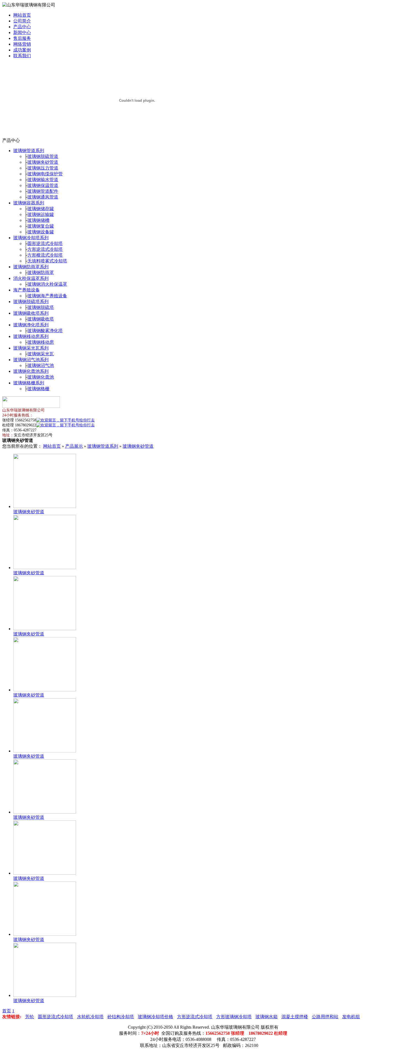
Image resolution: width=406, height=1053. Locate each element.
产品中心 (22, 26)
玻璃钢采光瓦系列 (31, 348)
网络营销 (22, 44)
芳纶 (29, 1016)
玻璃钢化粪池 (40, 377)
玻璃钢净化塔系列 (31, 324)
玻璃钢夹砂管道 (42, 162)
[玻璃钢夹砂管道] (44, 506)
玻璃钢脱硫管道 (42, 156)
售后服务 (22, 38)
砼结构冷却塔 (120, 1016)
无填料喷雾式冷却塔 (47, 261)
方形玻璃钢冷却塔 (234, 1016)
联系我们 (22, 55)
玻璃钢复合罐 (40, 226)
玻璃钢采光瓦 (40, 353)
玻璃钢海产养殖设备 (47, 295)
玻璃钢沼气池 (40, 365)
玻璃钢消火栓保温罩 (47, 284)
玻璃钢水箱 (266, 1016)
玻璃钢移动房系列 (31, 336)
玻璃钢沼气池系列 (31, 359)
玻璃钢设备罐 (40, 232)
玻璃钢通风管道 (42, 197)
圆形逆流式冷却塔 (45, 243)
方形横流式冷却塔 (45, 255)
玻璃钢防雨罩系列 (31, 266)
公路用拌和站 (325, 1016)
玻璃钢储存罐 (40, 208)
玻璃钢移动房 (40, 342)
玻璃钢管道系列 (28, 150)
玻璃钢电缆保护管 (45, 173)
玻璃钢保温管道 (42, 185)
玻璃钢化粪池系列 (31, 371)
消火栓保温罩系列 (31, 278)
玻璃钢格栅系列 (28, 382)
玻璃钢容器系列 (28, 202)
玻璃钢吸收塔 (40, 319)
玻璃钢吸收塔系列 (31, 313)
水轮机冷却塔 (90, 1016)
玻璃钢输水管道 (42, 179)
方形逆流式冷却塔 (45, 249)
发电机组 (351, 1016)
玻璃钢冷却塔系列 (31, 237)
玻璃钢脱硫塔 (40, 307)
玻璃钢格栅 (38, 388)
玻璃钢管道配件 (42, 191)
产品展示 (74, 446)
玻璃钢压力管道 (42, 168)
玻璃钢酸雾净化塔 (45, 330)
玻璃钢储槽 (38, 220)
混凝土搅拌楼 (294, 1016)
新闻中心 (22, 32)
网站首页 (22, 15)
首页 (6, 1010)
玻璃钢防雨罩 (40, 272)
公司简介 (22, 21)
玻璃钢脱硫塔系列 (31, 301)
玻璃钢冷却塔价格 (155, 1016)
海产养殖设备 (26, 290)
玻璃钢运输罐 (40, 214)
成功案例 (22, 50)
